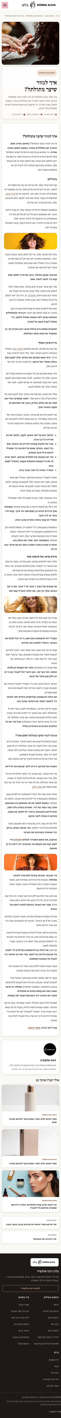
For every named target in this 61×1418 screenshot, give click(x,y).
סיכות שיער (11, 194)
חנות (56, 1366)
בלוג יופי (55, 1324)
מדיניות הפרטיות (51, 1379)
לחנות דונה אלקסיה (30, 1288)
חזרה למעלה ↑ (54, 1411)
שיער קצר (18, 349)
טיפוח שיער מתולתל (34, 15)
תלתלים (32, 295)
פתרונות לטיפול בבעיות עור (46, 1343)
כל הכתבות (54, 1360)
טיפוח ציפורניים (21, 1324)
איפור (56, 1304)
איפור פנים (24, 1330)
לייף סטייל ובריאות (20, 1317)
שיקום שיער (23, 1343)
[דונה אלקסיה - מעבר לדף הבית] (40, 5)
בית (57, 15)
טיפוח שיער (49, 15)
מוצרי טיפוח (34, 1028)
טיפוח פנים (53, 1330)
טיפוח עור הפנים (51, 1311)
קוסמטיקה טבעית (21, 1337)
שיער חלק (37, 787)
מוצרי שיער (24, 1304)
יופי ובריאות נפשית (20, 1311)
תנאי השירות (53, 1385)
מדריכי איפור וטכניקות (48, 1337)
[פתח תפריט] (5, 5)
